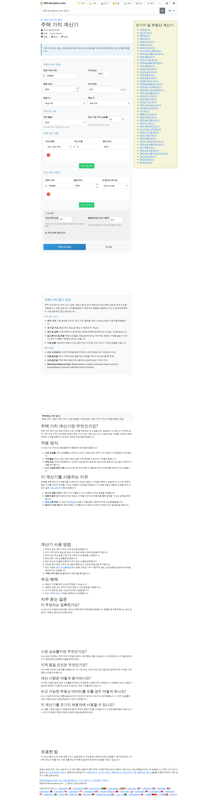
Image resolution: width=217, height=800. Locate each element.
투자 (58, 593)
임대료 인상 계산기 (148, 102)
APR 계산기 (145, 35)
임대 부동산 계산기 (148, 99)
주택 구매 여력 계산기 (149, 126)
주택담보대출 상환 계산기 (151, 63)
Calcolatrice (78, 788)
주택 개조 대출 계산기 (149, 93)
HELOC (73, 502)
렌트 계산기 (145, 38)
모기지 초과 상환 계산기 (150, 50)
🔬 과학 (127, 3)
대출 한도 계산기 (147, 41)
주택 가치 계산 (64, 247)
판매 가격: (50, 180)
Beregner (63, 788)
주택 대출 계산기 (147, 56)
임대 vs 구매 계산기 (148, 59)
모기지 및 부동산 (56, 19)
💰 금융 (115, 3)
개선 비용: (78, 141)
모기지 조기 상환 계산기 (150, 129)
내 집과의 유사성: (110, 180)
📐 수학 (92, 3)
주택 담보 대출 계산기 (149, 120)
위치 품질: (48, 117)
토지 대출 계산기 (147, 66)
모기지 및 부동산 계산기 (56, 772)
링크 (55, 36)
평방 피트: (48, 84)
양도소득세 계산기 (148, 156)
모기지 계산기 (146, 32)
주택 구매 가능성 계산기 (150, 105)
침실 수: (47, 97)
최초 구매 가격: (50, 70)
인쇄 (45, 33)
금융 (46, 19)
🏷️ (160, 3)
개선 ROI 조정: (52, 217)
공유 (65, 36)
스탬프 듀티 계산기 (148, 69)
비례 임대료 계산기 (148, 117)
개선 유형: (50, 141)
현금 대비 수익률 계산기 (150, 87)
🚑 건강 (104, 3)
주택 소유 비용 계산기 (149, 150)
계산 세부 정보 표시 (57, 232)
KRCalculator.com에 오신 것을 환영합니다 (58, 780)
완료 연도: (107, 141)
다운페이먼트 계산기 (149, 108)
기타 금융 (54, 487)
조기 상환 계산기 (147, 147)
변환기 (105, 780)
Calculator (132, 788)
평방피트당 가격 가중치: (99, 217)
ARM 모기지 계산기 (148, 114)
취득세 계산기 (146, 162)
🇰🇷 (150, 3)
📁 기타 (81, 3)
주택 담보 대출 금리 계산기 (152, 53)
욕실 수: (91, 97)
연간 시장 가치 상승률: (98, 117)
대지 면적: (92, 84)
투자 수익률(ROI (63, 567)
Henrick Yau (54, 30)
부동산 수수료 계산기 (149, 132)
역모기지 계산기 (147, 123)
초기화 (109, 247)
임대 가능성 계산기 (148, 135)
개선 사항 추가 (86, 166)
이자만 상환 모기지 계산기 (151, 141)
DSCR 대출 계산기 (148, 138)
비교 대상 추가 (86, 205)
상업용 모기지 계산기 (149, 81)
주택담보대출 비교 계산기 (151, 84)
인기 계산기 (85, 780)
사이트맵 (96, 780)
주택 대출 (49, 502)
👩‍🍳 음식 (139, 3)
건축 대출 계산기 (147, 75)
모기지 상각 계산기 (148, 72)
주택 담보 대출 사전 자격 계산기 (154, 153)
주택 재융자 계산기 (148, 78)
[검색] (162, 11)
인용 (45, 36)
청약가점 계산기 (147, 159)
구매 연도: (92, 70)
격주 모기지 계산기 (148, 96)
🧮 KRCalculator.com (53, 3)
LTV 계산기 (145, 111)
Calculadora (95, 788)
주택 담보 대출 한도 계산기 (152, 144)
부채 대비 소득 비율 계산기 (152, 90)
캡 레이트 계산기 (147, 47)
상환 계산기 (145, 29)
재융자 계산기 (146, 44)
